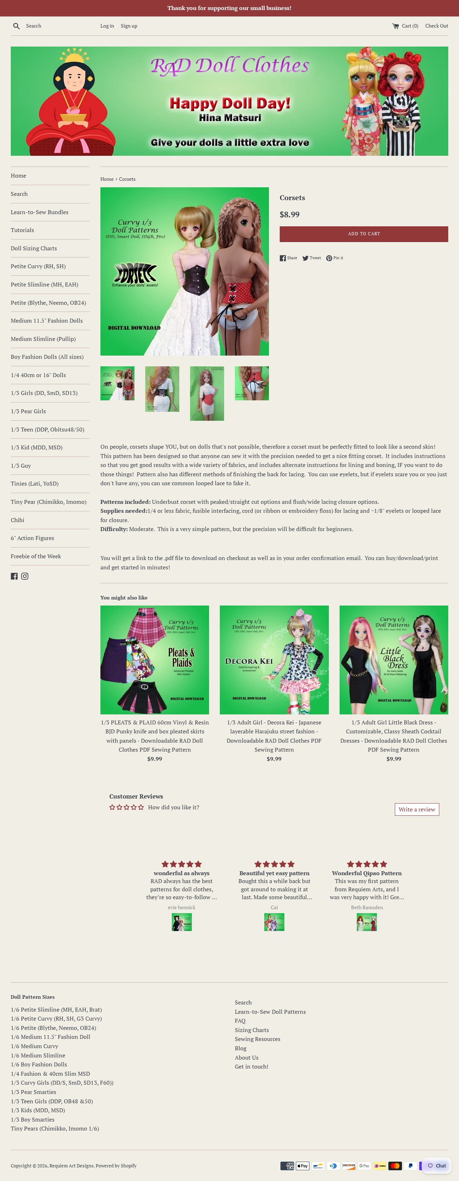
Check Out (436, 25)
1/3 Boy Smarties (33, 1119)
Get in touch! (251, 1066)
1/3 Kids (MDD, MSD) (38, 1110)
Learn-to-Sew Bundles (39, 212)
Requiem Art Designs (71, 1166)
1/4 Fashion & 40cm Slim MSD (50, 1074)
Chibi (17, 520)
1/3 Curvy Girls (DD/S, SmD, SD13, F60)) (62, 1082)
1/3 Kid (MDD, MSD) (36, 447)
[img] (181, 864)
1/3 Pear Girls (28, 411)
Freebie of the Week (36, 556)
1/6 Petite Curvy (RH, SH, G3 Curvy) (56, 1018)
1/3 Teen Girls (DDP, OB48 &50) (52, 1101)
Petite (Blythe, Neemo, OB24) (48, 303)
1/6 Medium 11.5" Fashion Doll (50, 1037)
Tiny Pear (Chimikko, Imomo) (48, 502)
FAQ (240, 1021)
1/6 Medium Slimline (38, 1055)
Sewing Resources (257, 1039)
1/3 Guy (21, 465)
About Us (247, 1057)
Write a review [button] (417, 809)
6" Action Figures (32, 538)
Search (19, 194)
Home (18, 175)
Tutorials (22, 230)
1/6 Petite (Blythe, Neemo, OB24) (53, 1028)
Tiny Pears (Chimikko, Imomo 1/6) (55, 1128)
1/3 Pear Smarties (33, 1092)
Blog (240, 1048)
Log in (107, 25)
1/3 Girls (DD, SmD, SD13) (44, 393)
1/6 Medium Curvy (34, 1046)
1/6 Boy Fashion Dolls (39, 1064)
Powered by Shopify (116, 1166)
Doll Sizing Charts (34, 248)
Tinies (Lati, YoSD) (34, 483)
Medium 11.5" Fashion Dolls (47, 320)
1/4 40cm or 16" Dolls (38, 375)
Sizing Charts (252, 1030)
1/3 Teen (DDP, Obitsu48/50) (47, 429)
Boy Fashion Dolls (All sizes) (47, 357)
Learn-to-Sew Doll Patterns (270, 1012)
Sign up (129, 25)
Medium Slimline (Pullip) (43, 339)
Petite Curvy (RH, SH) (38, 266)
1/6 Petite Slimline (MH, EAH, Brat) (56, 1009)
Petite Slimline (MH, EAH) (44, 284)
